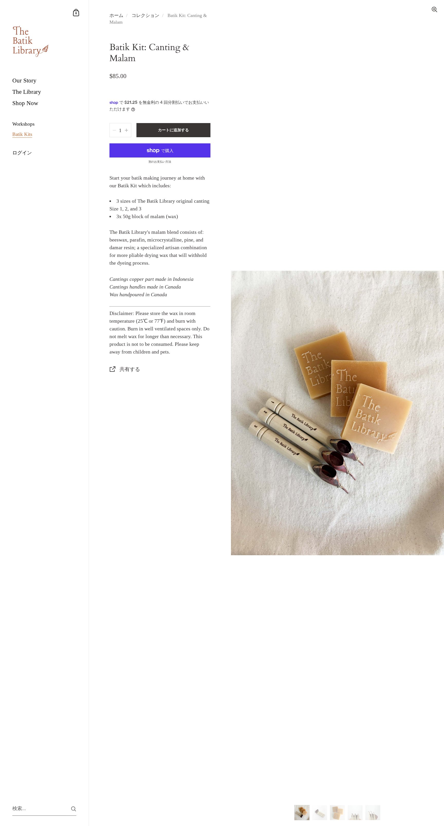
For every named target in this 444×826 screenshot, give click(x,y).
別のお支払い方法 (160, 161)
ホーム (116, 15)
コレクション (145, 15)
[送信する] (73, 809)
